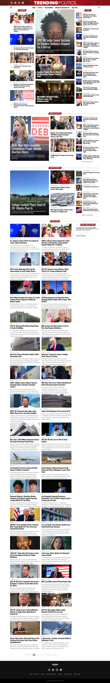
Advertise (36, 674)
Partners (60, 674)
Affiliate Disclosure (51, 674)
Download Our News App (62, 8)
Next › (49, 654)
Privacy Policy (76, 674)
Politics (39, 8)
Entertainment (49, 8)
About (31, 674)
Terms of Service (68, 674)
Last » (54, 654)
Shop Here (75, 8)
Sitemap (43, 674)
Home (33, 8)
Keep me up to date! (81, 235)
